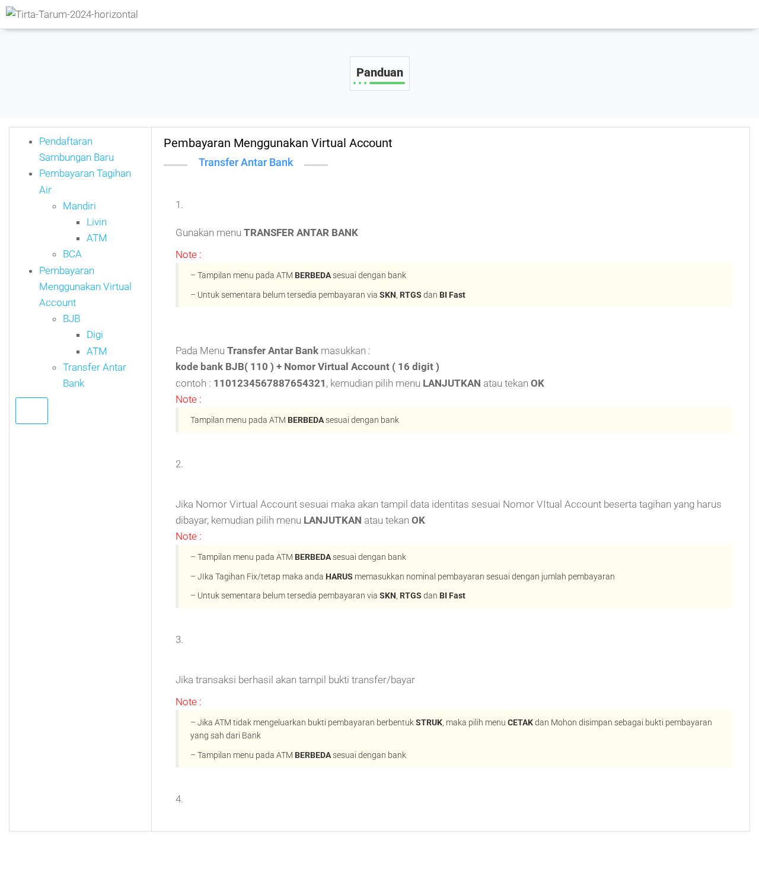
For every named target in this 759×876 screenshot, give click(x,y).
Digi (95, 334)
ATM (97, 238)
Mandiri (79, 206)
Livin (97, 222)
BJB (71, 318)
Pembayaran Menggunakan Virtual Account (85, 286)
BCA (72, 254)
